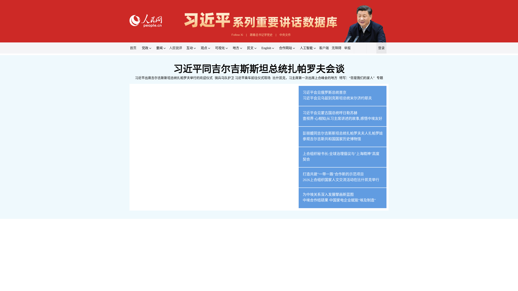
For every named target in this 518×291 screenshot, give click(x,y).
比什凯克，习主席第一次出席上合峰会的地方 (305, 78)
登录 (381, 48)
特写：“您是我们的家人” (357, 78)
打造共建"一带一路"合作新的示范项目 (333, 174)
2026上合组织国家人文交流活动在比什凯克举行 (341, 180)
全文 (145, 241)
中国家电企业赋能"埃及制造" (352, 200)
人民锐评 (175, 48)
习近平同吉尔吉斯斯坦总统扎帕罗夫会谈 (259, 69)
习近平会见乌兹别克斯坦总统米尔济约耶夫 (337, 98)
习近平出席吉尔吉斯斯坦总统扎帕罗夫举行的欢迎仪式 (174, 78)
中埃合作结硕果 (315, 200)
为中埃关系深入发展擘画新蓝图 (328, 195)
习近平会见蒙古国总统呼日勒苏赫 (330, 113)
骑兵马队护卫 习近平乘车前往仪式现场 (243, 78)
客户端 (324, 48)
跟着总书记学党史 (261, 34)
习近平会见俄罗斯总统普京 (324, 93)
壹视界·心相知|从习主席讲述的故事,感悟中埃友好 (342, 119)
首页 (133, 48)
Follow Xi (237, 34)
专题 (380, 78)
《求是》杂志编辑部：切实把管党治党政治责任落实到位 (340, 241)
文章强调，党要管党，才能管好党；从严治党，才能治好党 (187, 241)
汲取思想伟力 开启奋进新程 (157, 253)
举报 (347, 48)
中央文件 (285, 34)
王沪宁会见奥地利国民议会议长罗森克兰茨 (164, 280)
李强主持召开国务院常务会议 (153, 262)
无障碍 (336, 48)
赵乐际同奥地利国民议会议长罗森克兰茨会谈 (166, 271)
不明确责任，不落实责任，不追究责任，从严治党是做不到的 (264, 241)
